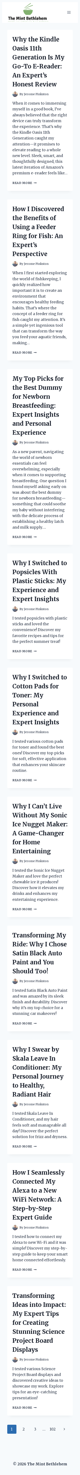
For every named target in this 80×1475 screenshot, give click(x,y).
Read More (24, 183)
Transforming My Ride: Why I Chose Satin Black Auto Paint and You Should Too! (39, 953)
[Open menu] (69, 12)
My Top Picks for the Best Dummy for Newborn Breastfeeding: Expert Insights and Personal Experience (38, 405)
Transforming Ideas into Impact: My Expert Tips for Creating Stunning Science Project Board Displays (39, 1322)
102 (53, 1429)
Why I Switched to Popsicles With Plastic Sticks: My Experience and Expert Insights (39, 581)
